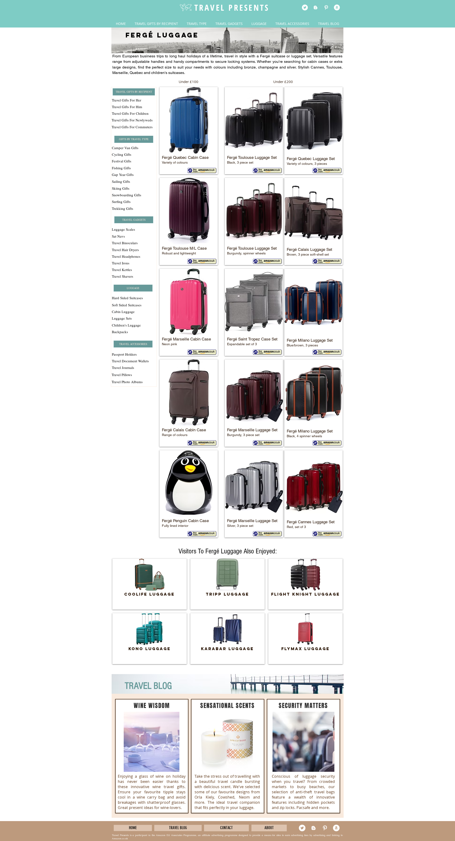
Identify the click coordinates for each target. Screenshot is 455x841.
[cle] (337, 7)
